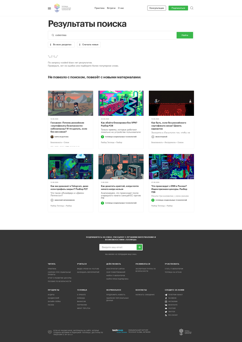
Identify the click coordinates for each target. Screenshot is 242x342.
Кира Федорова (62, 137)
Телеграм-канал (175, 295)
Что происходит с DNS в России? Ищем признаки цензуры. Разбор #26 (169, 189)
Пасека (51, 305)
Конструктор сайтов (115, 269)
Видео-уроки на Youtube (88, 269)
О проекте (81, 295)
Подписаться (178, 8)
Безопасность (56, 142)
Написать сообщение (145, 295)
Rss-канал (173, 315)
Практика (99, 8)
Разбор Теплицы (107, 142)
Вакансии (81, 301)
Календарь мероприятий (88, 272)
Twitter (171, 312)
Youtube (172, 308)
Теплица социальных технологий (121, 137)
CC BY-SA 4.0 (68, 334)
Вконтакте (173, 305)
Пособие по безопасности (59, 281)
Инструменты (170, 142)
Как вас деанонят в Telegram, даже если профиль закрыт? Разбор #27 (69, 187)
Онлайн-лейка (54, 301)
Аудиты (51, 295)
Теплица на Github (173, 272)
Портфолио (82, 305)
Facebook (172, 298)
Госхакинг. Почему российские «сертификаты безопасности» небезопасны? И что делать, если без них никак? (69, 127)
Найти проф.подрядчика (117, 279)
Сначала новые (90, 44)
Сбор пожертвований (115, 272)
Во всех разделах (62, 44)
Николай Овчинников (65, 200)
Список (181, 142)
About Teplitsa (83, 308)
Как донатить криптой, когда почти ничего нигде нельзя (120, 187)
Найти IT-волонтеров (115, 275)
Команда (81, 298)
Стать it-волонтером (174, 269)
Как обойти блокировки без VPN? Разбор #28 (119, 124)
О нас (121, 8)
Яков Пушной (161, 137)
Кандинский (53, 298)
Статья (66, 142)
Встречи (111, 8)
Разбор (119, 142)
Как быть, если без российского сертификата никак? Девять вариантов (168, 125)
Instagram (173, 301)
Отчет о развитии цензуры (60, 278)
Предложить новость (115, 295)
